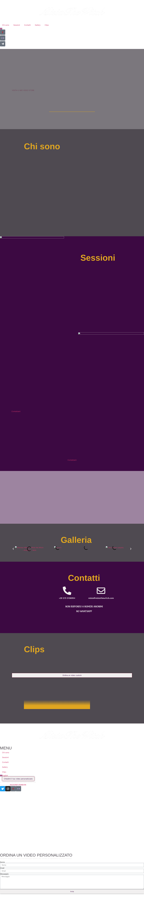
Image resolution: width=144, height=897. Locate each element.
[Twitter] (2, 788)
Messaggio (4, 874)
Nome (2, 862)
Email (2, 868)
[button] (13, 549)
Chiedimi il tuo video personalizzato (18, 779)
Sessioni (16, 25)
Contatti (27, 25)
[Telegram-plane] (2, 43)
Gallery (37, 25)
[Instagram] (8, 788)
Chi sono (5, 25)
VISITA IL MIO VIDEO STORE (23, 90)
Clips (47, 25)
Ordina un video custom (72, 675)
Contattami (15, 411)
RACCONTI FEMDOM (18, 785)
